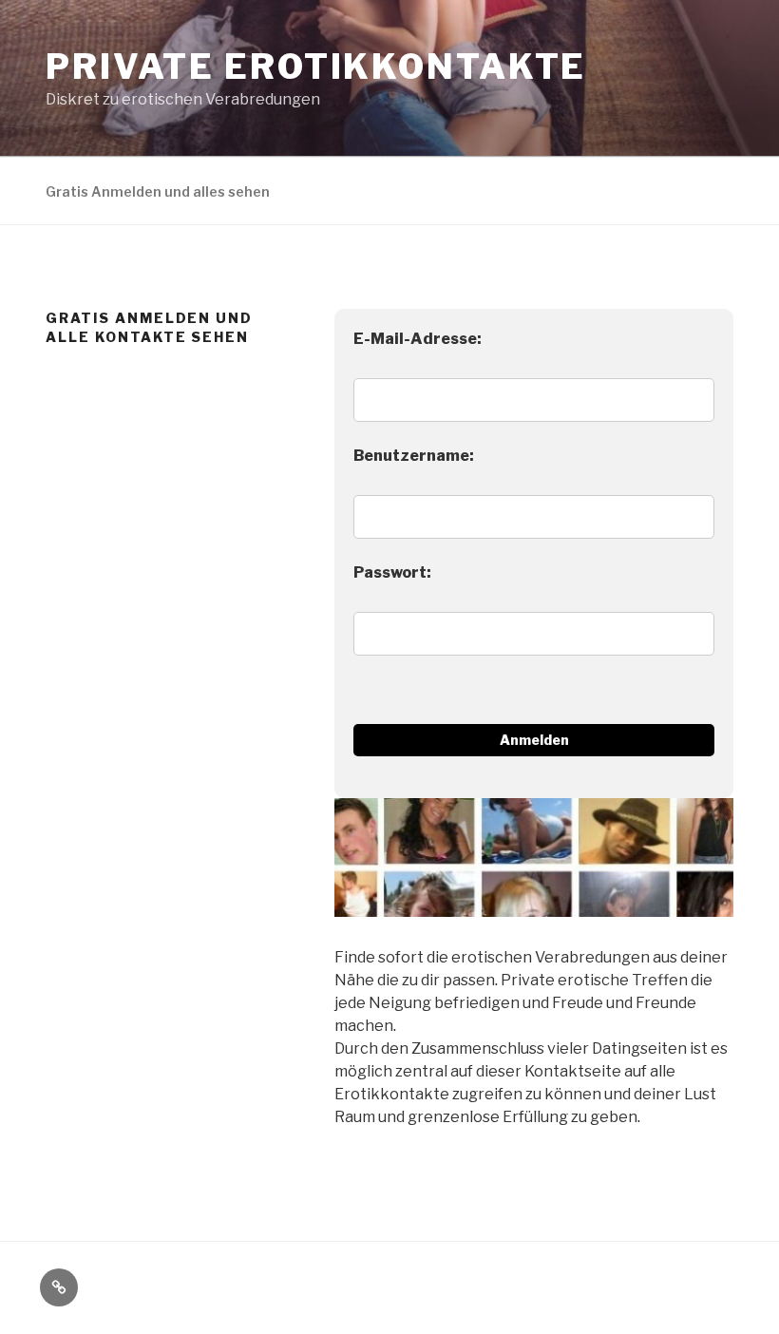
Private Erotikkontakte (316, 66)
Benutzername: (413, 456)
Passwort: (392, 572)
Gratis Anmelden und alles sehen (158, 191)
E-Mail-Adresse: (417, 339)
